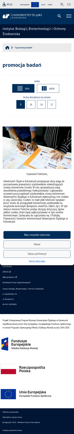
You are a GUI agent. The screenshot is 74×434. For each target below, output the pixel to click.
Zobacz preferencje (37, 253)
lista (27, 88)
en (69, 4)
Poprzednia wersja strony (12, 417)
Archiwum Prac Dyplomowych (16, 282)
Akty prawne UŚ (10, 277)
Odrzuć (37, 244)
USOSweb (7, 266)
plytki (52, 88)
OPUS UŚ (7, 271)
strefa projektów (24, 4)
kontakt (50, 4)
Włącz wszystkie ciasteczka (37, 234)
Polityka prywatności (11, 412)
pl (62, 4)
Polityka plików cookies (37, 261)
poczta (43, 4)
